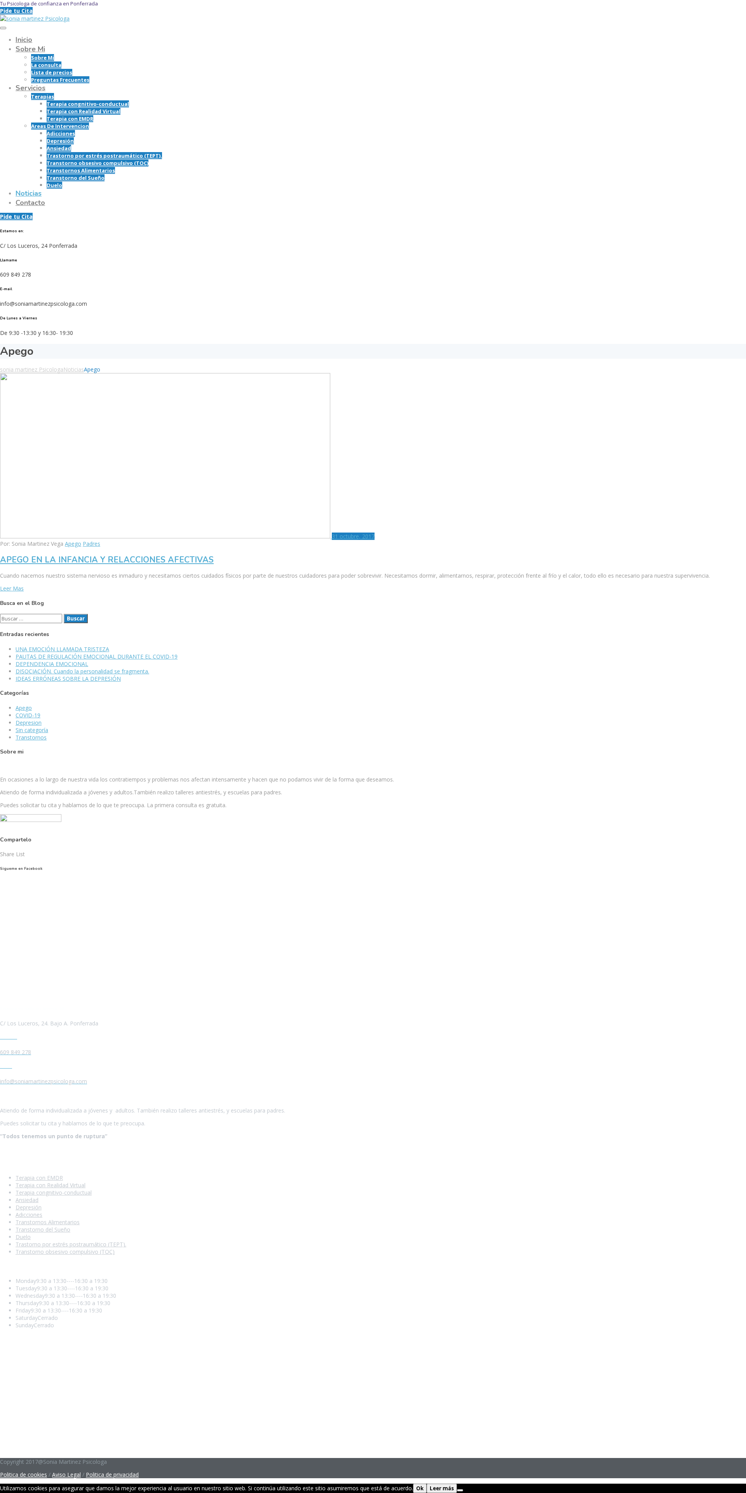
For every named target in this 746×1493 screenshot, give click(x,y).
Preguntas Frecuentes (60, 79)
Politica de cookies (23, 1474)
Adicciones (61, 133)
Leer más (442, 1488)
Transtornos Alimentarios (81, 170)
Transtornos (31, 737)
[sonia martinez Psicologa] (35, 18)
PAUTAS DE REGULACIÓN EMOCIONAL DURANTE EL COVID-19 (97, 656)
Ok (420, 1488)
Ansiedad (59, 148)
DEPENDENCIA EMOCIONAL (52, 664)
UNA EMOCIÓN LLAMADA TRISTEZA (62, 649)
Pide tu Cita (16, 10)
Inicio (24, 39)
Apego (73, 543)
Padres (91, 543)
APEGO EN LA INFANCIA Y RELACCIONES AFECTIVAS (107, 559)
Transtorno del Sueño (76, 177)
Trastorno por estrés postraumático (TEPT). (104, 155)
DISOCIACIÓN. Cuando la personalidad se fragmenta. (82, 671)
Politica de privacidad (112, 1474)
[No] (460, 1490)
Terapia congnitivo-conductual (88, 103)
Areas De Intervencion (60, 126)
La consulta (46, 64)
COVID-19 (28, 715)
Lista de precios (51, 72)
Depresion (29, 722)
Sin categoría (32, 730)
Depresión (60, 140)
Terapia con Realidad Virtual (83, 111)
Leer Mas (12, 588)
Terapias (42, 96)
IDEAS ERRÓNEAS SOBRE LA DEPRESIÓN (68, 678)
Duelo (54, 185)
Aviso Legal (66, 1474)
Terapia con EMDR (70, 118)
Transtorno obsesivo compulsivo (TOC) (97, 162)
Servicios (30, 88)
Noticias (29, 193)
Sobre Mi (30, 49)
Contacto (30, 202)
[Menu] (3, 28)
